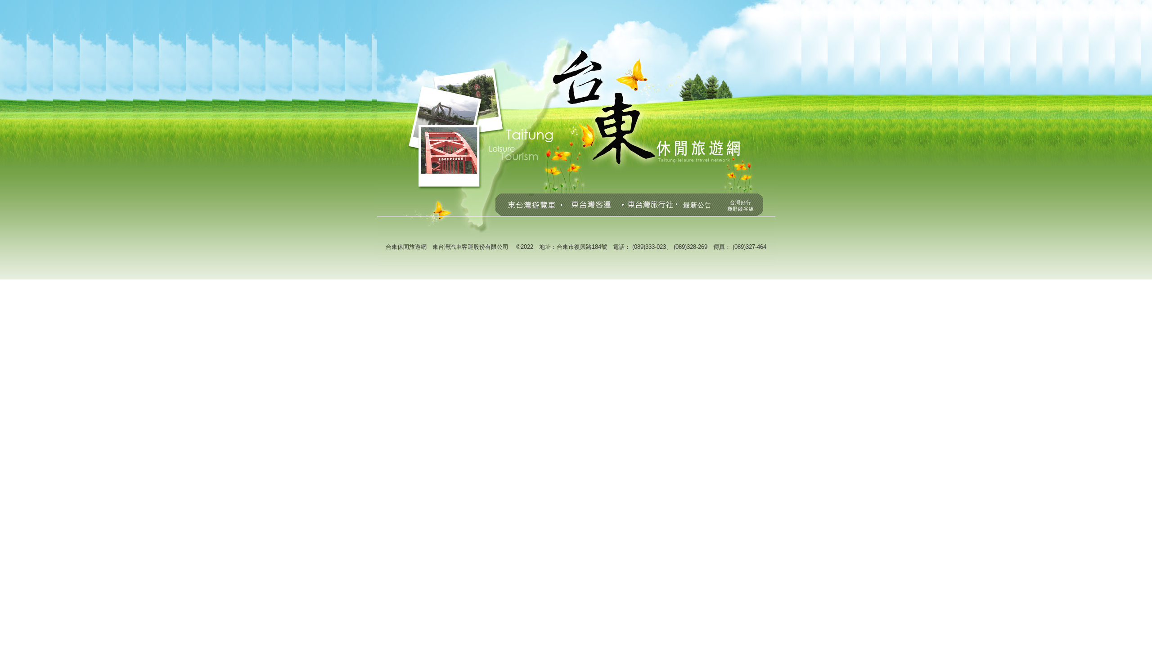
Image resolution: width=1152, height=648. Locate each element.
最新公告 (697, 205)
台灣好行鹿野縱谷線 (740, 206)
